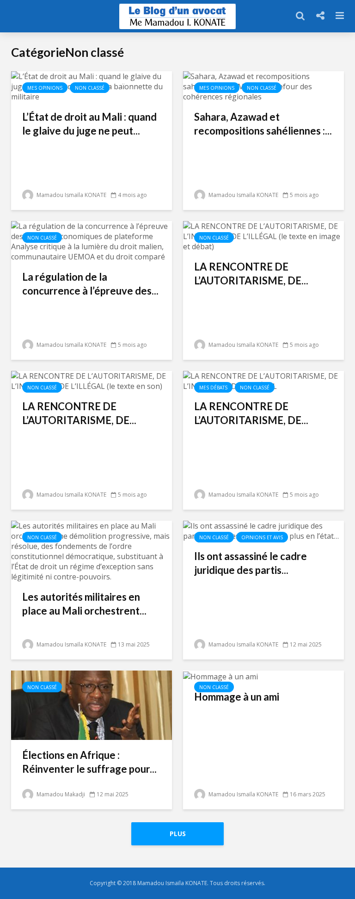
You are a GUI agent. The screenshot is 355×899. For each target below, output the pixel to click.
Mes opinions (44, 88)
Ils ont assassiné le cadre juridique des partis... (250, 563)
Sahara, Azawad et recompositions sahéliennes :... (263, 124)
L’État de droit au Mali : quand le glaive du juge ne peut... (89, 124)
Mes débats (213, 387)
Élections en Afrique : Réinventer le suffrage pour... (89, 762)
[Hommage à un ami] (220, 676)
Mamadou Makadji (60, 794)
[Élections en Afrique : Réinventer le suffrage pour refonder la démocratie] (91, 704)
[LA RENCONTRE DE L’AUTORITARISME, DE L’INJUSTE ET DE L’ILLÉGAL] (263, 380)
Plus (178, 833)
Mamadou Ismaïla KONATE (70, 195)
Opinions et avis (262, 537)
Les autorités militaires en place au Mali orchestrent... (84, 604)
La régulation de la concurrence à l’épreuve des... (90, 284)
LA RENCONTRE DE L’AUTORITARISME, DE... (251, 273)
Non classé (89, 88)
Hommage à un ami (236, 696)
